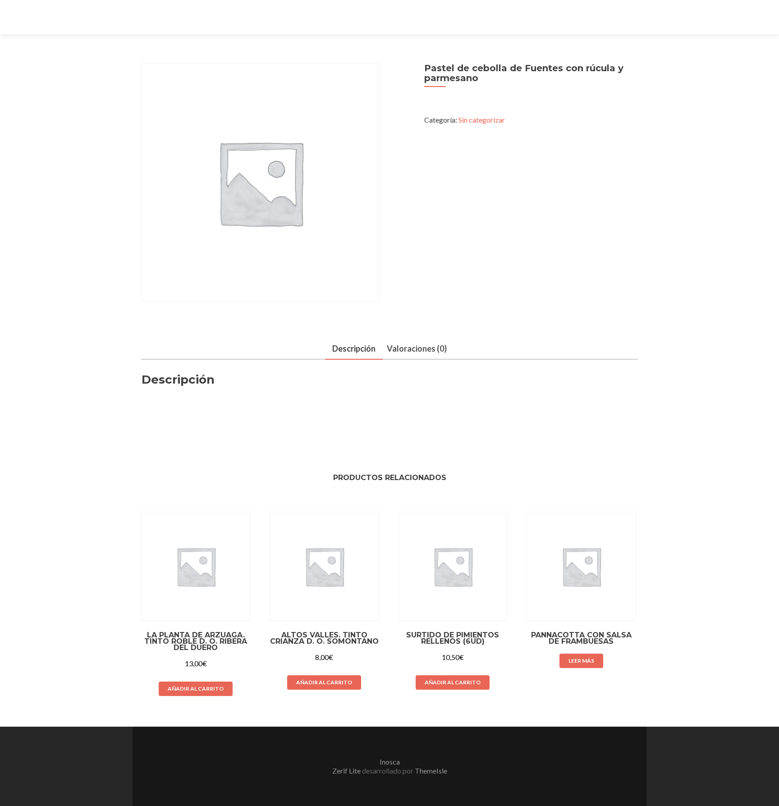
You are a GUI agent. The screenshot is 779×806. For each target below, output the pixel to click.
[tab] (354, 349)
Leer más (581, 660)
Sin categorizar (481, 119)
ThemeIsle (431, 770)
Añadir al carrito (196, 688)
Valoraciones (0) (417, 348)
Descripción (354, 348)
